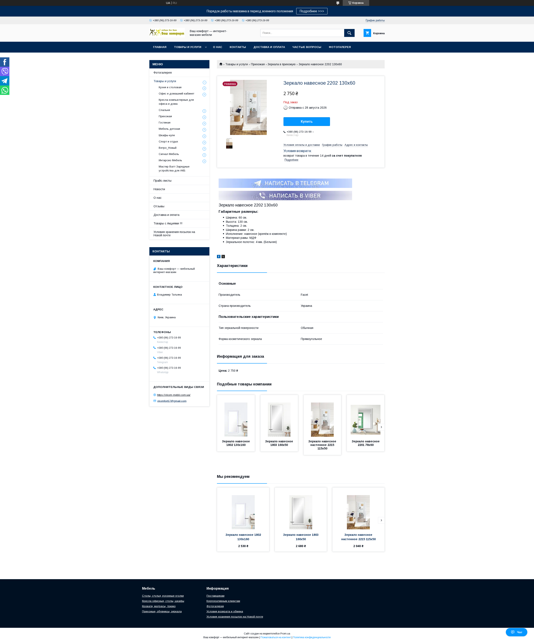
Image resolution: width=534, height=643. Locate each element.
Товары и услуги (187, 47)
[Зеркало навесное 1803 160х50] (279, 416)
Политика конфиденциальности (312, 637)
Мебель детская (169, 128)
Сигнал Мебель (169, 154)
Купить (307, 121)
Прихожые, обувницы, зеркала (162, 611)
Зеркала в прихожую (282, 64)
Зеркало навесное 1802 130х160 (236, 443)
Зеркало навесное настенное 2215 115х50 (322, 445)
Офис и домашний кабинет (176, 93)
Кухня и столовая (170, 87)
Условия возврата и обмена (225, 611)
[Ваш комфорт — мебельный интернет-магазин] (167, 36)
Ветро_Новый (167, 147)
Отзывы (159, 206)
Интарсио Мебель (170, 160)
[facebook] (218, 257)
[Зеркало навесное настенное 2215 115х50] (322, 416)
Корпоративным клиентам (223, 601)
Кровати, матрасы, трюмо (159, 606)
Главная (159, 47)
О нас (217, 47)
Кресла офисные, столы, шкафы (163, 601)
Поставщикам (215, 595)
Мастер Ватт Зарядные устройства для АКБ (174, 168)
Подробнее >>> (312, 11)
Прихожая (258, 64)
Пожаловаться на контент (276, 637)
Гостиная (164, 122)
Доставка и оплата (269, 47)
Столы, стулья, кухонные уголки (163, 595)
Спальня (164, 110)
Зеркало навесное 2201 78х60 (366, 443)
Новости (159, 189)
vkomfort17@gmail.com (171, 400)
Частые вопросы (306, 47)
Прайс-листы (162, 180)
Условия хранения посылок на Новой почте (174, 233)
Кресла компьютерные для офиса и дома (176, 101)
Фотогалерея (340, 47)
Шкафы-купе (167, 135)
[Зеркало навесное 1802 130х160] (236, 416)
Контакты (238, 47)
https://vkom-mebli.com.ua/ (173, 394)
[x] (223, 257)
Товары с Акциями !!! (168, 223)
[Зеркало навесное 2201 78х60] (365, 416)
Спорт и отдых (168, 141)
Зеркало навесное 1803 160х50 (279, 443)
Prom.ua (285, 633)
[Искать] (349, 33)
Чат (519, 632)
